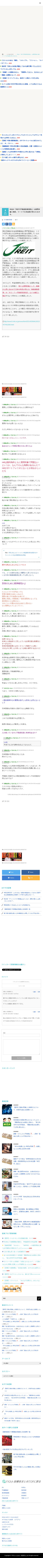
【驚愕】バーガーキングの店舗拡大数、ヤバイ (18, 1238)
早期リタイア (25, 1498)
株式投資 (24, 1490)
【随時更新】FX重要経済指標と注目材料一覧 (17, 909)
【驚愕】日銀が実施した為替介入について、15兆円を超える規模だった (26, 1109)
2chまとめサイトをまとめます (10, 1517)
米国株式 (24, 1493)
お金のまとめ (5, 1522)
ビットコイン (5, 1495)
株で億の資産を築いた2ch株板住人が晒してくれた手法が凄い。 (22, 913)
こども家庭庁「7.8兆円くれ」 (10, 1319)
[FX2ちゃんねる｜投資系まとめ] (14, 3)
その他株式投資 (8, 219)
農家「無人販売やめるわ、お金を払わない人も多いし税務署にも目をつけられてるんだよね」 (27, 1174)
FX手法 (23, 1487)
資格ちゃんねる (6, 1508)
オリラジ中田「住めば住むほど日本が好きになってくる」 (27, 1198)
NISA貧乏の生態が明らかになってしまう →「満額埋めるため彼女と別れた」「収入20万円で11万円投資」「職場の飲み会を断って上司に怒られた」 (27, 1123)
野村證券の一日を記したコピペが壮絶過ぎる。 (17, 905)
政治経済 (24, 1495)
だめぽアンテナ (6, 1527)
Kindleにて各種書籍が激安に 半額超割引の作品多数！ (21, 1242)
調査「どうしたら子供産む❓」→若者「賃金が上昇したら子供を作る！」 (27, 1135)
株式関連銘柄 (5, 1493)
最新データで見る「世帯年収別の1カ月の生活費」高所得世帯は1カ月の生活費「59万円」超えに (27, 1161)
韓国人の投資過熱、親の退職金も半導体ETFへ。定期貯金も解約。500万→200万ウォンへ (27, 1211)
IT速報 (3, 1505)
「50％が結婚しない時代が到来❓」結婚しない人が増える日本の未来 (27, 1148)
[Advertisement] (21, 29)
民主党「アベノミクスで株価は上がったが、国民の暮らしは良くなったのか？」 (22, 900)
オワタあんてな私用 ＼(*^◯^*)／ (11, 1519)
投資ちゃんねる (6, 1538)
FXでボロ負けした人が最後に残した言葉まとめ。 (27, 1468)
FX (3, 1487)
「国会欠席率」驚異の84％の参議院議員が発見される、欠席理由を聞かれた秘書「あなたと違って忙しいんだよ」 (27, 1224)
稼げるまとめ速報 (7, 1541)
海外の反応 (5, 1529)
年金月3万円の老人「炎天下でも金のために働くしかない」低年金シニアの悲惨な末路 (27, 1185)
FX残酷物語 (5, 1490)
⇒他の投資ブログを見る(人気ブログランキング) (17, 1449)
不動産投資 (5, 1498)
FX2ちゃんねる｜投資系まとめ (20, 1555)
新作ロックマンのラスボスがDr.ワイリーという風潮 (17, 160)
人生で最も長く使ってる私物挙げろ (15, 1251)
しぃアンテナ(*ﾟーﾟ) (7, 1524)
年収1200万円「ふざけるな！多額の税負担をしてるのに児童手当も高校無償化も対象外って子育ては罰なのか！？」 (22, 894)
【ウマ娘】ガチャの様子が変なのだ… (13, 157)
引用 (39, 991)
